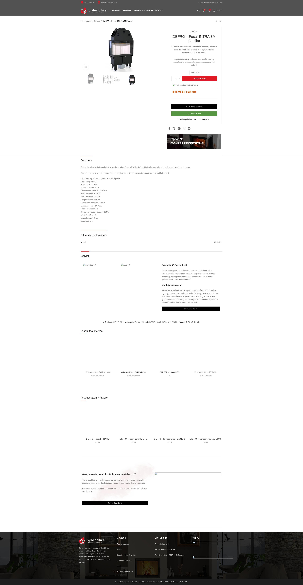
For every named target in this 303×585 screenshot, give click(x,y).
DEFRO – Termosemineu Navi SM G (205, 439)
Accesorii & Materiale (125, 571)
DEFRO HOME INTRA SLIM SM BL (163, 322)
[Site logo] (93, 10)
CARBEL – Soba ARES (169, 372)
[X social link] (174, 128)
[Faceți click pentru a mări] (86, 67)
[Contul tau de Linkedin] (184, 128)
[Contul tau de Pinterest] (179, 128)
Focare (97, 21)
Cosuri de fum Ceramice (126, 555)
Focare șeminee (123, 544)
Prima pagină (86, 21)
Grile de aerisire (97, 375)
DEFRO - (194, 31)
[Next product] (221, 21)
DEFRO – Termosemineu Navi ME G (169, 439)
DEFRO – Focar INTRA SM (97, 439)
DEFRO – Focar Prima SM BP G (133, 439)
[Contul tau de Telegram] (189, 128)
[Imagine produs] (97, 353)
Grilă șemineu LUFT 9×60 (205, 372)
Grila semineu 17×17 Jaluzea (97, 372)
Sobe (169, 375)
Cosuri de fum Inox (124, 560)
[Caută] (198, 10)
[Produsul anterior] (216, 21)
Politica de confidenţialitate (165, 549)
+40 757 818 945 (90, 2)
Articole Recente (178, 555)
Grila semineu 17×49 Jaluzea (133, 372)
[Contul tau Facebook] (169, 128)
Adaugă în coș (199, 79)
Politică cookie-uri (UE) (163, 555)
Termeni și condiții (162, 544)
